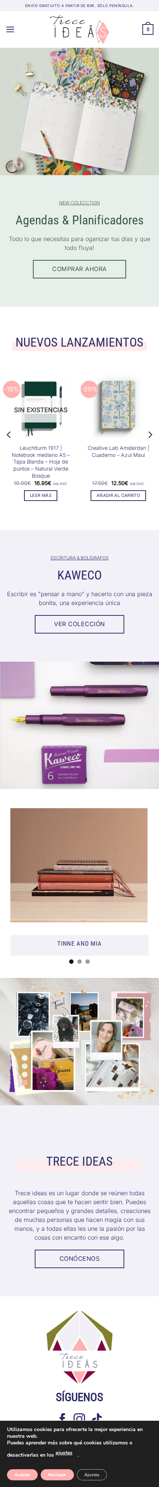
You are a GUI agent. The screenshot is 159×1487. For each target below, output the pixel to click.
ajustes (63, 1452)
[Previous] (9, 434)
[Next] (149, 434)
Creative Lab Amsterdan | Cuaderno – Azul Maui (118, 451)
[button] (10, 29)
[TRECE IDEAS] (79, 29)
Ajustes (91, 1475)
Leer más (40, 495)
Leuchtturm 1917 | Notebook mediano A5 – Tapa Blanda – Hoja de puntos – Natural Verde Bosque (41, 461)
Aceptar (22, 1475)
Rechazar (57, 1475)
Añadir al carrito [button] (118, 495)
